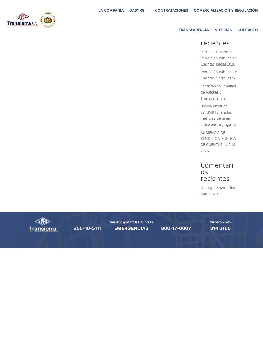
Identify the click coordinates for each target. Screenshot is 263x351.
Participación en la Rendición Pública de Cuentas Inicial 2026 (219, 58)
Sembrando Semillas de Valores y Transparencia (218, 92)
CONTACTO (248, 29)
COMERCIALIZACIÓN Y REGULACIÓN (226, 10)
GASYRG (136, 10)
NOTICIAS (223, 29)
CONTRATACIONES (171, 10)
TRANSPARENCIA (194, 29)
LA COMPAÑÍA (111, 10)
